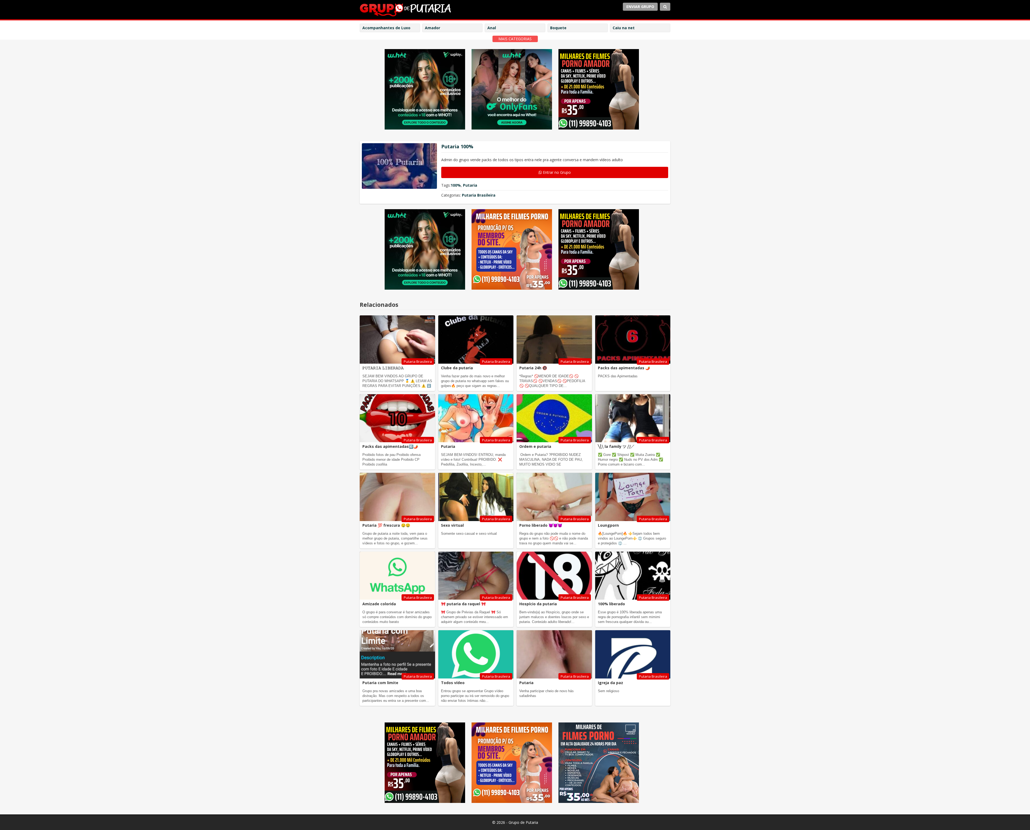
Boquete (558, 27)
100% (456, 185)
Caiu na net (624, 27)
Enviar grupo (640, 6)
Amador (432, 27)
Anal (491, 27)
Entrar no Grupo (556, 172)
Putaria (470, 185)
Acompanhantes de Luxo (386, 27)
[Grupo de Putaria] (405, 10)
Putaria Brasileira (478, 195)
